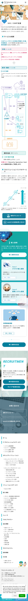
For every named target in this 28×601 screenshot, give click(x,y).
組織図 (5, 540)
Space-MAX (7, 488)
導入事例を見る (14, 255)
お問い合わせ (7, 560)
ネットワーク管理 (8, 504)
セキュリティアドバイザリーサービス (13, 459)
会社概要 (6, 537)
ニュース (5, 515)
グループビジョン (8, 531)
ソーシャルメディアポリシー (8, 580)
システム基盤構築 (8, 446)
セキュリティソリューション (11, 455)
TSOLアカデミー (8, 519)
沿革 (5, 538)
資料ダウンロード (16, 215)
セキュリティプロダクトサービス (12, 468)
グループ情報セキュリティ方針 (8, 573)
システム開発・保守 (8, 449)
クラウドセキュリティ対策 (12, 477)
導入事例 (5, 492)
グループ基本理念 (8, 529)
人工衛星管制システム (9, 509)
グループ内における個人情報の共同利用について (13, 577)
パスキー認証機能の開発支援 (11, 496)
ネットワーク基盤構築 (9, 447)
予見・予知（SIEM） (10, 475)
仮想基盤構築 (7, 502)
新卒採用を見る (14, 381)
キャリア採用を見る (14, 387)
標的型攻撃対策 (9, 470)
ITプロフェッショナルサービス (12, 442)
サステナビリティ (8, 548)
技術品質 (6, 542)
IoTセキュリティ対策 (10, 479)
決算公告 (6, 544)
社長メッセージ (7, 527)
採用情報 (5, 552)
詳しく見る (7, 277)
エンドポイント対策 (10, 471)
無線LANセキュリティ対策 (12, 481)
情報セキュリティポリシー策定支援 (14, 463)
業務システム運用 (8, 507)
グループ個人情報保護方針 (7, 574)
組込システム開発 (8, 511)
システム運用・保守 (8, 451)
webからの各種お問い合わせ (15, 222)
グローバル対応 (7, 505)
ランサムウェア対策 (10, 473)
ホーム (5, 438)
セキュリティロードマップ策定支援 (14, 461)
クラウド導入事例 (8, 500)
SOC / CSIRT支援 (10, 465)
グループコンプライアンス (7, 579)
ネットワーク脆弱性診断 (10, 498)
